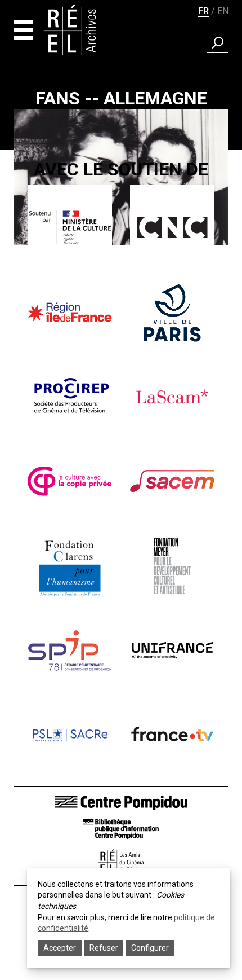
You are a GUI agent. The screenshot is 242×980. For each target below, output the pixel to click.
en (222, 11)
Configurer (150, 947)
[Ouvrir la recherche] (217, 43)
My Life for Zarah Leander (121, 274)
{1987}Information (121, 258)
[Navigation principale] (23, 30)
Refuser (103, 947)
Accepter (59, 947)
